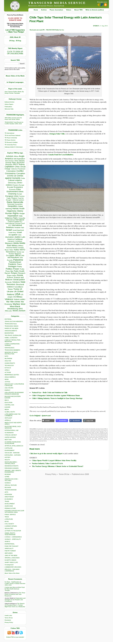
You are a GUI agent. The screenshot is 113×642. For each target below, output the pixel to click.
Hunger (22, 213)
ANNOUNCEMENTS (11, 331)
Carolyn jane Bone (10, 587)
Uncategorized (9, 565)
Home (36, 10)
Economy (12, 189)
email (47, 420)
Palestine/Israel (15, 262)
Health (21, 209)
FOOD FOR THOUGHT (11, 546)
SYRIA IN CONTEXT (11, 435)
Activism (9, 156)
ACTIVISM (8, 372)
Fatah (9, 198)
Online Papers (9, 104)
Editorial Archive (9, 102)
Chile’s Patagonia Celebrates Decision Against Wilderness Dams (56, 395)
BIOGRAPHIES (9, 333)
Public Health (19, 271)
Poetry (19, 266)
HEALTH (7, 460)
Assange (8, 162)
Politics (9, 269)
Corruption (20, 173)
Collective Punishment (18, 169)
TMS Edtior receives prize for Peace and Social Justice (13, 118)
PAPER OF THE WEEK (11, 328)
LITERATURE (9, 519)
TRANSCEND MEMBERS (12, 350)
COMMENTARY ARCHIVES (13, 567)
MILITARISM (8, 358)
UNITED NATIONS (10, 437)
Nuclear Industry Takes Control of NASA (47, 463)
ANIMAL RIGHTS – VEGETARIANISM (10, 533)
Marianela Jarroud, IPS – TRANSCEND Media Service (47, 30)
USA (17, 294)
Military (15, 245)
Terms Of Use (9, 618)
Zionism (21, 311)
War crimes (15, 302)
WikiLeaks (8, 311)
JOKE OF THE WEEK (11, 555)
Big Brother (21, 162)
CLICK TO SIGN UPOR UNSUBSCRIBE (15, 53)
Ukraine (10, 291)
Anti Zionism (9, 161)
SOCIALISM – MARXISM (12, 453)
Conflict (20, 171)
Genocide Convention (15, 204)
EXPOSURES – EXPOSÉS (13, 455)
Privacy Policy (9, 622)
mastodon (63, 420)
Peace (19, 264)
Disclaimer (8, 620)
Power (16, 269)
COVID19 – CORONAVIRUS (13, 537)
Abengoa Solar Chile (57, 133)
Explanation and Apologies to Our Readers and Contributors (15, 599)
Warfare (16, 304)
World (15, 311)
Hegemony (11, 211)
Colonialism (11, 171)
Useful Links (8, 615)
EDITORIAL (8, 319)
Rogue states (11, 275)
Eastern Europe (18, 185)
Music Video (9, 250)
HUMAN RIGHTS (10, 363)
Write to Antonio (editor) (95, 10)
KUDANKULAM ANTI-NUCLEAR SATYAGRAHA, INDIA (14, 511)
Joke (19, 235)
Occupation (10, 255)
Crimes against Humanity (14, 177)
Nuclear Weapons (15, 254)
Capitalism (9, 166)
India (20, 216)
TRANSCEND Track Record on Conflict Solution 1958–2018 (14, 123)
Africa (16, 156)
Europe (19, 194)
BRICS (15, 164)
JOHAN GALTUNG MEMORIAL (14, 321)
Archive (44, 10)
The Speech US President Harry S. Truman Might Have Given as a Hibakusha (15, 605)
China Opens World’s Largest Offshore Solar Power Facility (54, 460)
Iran (22, 227)
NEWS (7, 379)
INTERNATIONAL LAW (11, 430)
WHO (21, 309)
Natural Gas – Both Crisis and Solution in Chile (49, 392)
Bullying (21, 164)
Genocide (18, 202)
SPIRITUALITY (9, 548)
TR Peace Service (10, 140)
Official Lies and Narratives (16, 256)
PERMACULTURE (10, 508)
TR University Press (10, 145)
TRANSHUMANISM (10, 490)
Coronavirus (10, 173)
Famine (21, 196)
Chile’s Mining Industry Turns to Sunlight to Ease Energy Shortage (57, 398)
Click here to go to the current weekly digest (46, 453)
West (23, 304)
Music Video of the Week (12, 573)
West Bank (15, 306)
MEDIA (7, 409)
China (17, 167)
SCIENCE (8, 483)
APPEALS (8, 420)
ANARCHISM (9, 506)
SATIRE (7, 477)
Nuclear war (20, 252)
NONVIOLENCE (9, 348)
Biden (14, 162)
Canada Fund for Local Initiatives (60, 154)
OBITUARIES (9, 553)
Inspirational (10, 220)
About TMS (78, 10)
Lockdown (18, 241)
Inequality (21, 218)
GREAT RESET (9, 497)
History (20, 211)
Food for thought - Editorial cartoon (15, 199)
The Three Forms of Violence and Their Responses (15, 594)
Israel (9, 230)
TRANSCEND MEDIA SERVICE (57, 3)
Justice (17, 237)
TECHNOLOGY (9, 365)
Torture (10, 289)
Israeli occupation (15, 233)
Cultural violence (15, 180)
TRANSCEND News (11, 324)
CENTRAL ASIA (9, 405)
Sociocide (8, 282)
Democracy (12, 183)
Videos (68, 10)
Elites (18, 189)
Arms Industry (19, 161)
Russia (20, 275)
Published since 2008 (80, 474)
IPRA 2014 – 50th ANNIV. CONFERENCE (12, 570)
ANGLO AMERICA (10, 377)
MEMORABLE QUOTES (12, 375)
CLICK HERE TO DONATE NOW (15, 19)
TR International (9, 133)
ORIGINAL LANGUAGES (12, 558)
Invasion (17, 227)
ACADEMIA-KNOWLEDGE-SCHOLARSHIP (13, 442)
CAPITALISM (8, 448)
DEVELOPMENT (10, 504)
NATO (22, 249)
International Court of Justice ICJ (16, 220)
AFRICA (7, 370)
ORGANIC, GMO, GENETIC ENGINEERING (13, 471)
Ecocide (10, 187)
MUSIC (7, 521)
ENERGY (7, 390)
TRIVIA (7, 517)
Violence (9, 299)
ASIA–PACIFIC (9, 388)
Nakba (16, 250)
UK (21, 289)
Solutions (16, 282)
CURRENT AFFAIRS (11, 526)
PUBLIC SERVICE (10, 514)
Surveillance (18, 287)
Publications (8, 106)
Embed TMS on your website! (15, 637)
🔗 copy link (88, 420)
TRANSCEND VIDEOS (11, 326)
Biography (8, 164)
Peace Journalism (56, 10)
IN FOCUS (8, 368)
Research (21, 273)
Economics (18, 187)
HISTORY (7, 457)
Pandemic (12, 264)
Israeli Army (12, 232)
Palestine (18, 259)
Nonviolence (11, 252)
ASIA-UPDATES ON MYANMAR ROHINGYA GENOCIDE (14, 393)
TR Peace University (11, 138)
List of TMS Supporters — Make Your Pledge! (15, 31)
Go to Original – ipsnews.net (40, 415)
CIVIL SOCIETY (9, 524)
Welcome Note (9, 109)
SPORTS (7, 541)
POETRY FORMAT (10, 551)
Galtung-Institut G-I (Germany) (14, 147)
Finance (14, 198)
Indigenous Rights (11, 218)
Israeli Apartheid (18, 230)
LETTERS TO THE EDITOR (13, 531)
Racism (7, 273)
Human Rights (12, 213)
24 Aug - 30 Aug (15, 40)
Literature (11, 241)
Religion (14, 273)
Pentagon (12, 266)
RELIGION (8, 487)
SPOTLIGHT (8, 418)
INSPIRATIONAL (10, 544)
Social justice (19, 279)
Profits (22, 269)
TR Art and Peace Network (12, 135)
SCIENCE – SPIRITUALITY (13, 539)
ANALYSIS (8, 361)
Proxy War (9, 271)
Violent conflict (19, 299)
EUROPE (7, 407)
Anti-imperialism (19, 159)
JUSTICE (7, 382)
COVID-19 (11, 176)
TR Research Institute (11, 142)
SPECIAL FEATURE (11, 485)
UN (15, 291)
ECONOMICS (9, 499)
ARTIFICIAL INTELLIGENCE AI (14, 446)
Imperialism (13, 216)
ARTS (6, 492)
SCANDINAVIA (9, 432)
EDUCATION (8, 402)
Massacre (9, 243)
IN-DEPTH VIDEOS (10, 560)
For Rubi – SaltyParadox (12, 582)
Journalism (9, 237)
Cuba (23, 178)
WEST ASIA (8, 439)
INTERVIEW (8, 494)
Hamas (15, 208)
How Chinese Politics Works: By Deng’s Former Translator (14, 92)
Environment (12, 191)
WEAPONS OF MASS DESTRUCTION (11, 353)
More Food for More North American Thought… (15, 589)
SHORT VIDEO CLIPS (11, 562)
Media (16, 243)
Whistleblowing (12, 309)
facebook (76, 420)
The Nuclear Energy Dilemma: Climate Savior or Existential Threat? (57, 466)
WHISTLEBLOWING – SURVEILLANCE (11, 462)
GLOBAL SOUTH (10, 412)
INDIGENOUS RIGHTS (11, 466)
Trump (16, 289)
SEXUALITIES (9, 528)
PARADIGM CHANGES (12, 468)
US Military (17, 297)
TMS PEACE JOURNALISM (13, 335)
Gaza (9, 202)
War (8, 302)
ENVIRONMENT (9, 450)
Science (10, 277)
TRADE (7, 501)
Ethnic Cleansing (16, 193)
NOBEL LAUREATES (11, 337)
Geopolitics (12, 206)
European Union (12, 196)
